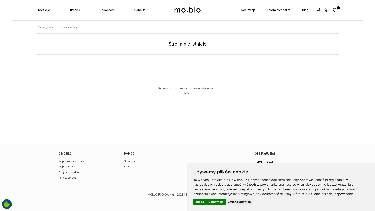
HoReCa (140, 10)
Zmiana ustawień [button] (239, 201)
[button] (318, 10)
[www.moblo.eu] (187, 10)
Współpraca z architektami (74, 161)
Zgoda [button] (199, 201)
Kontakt (128, 166)
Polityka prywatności (70, 172)
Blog (305, 10)
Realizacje (248, 10)
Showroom (107, 10)
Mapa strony (66, 166)
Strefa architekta (278, 10)
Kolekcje (44, 10)
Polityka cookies (67, 177)
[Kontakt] (327, 10)
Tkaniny (75, 10)
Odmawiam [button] (216, 201)
